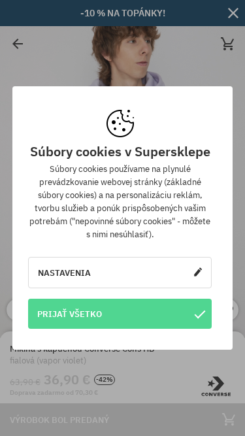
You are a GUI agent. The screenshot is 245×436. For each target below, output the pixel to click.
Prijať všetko (69, 314)
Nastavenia (64, 272)
